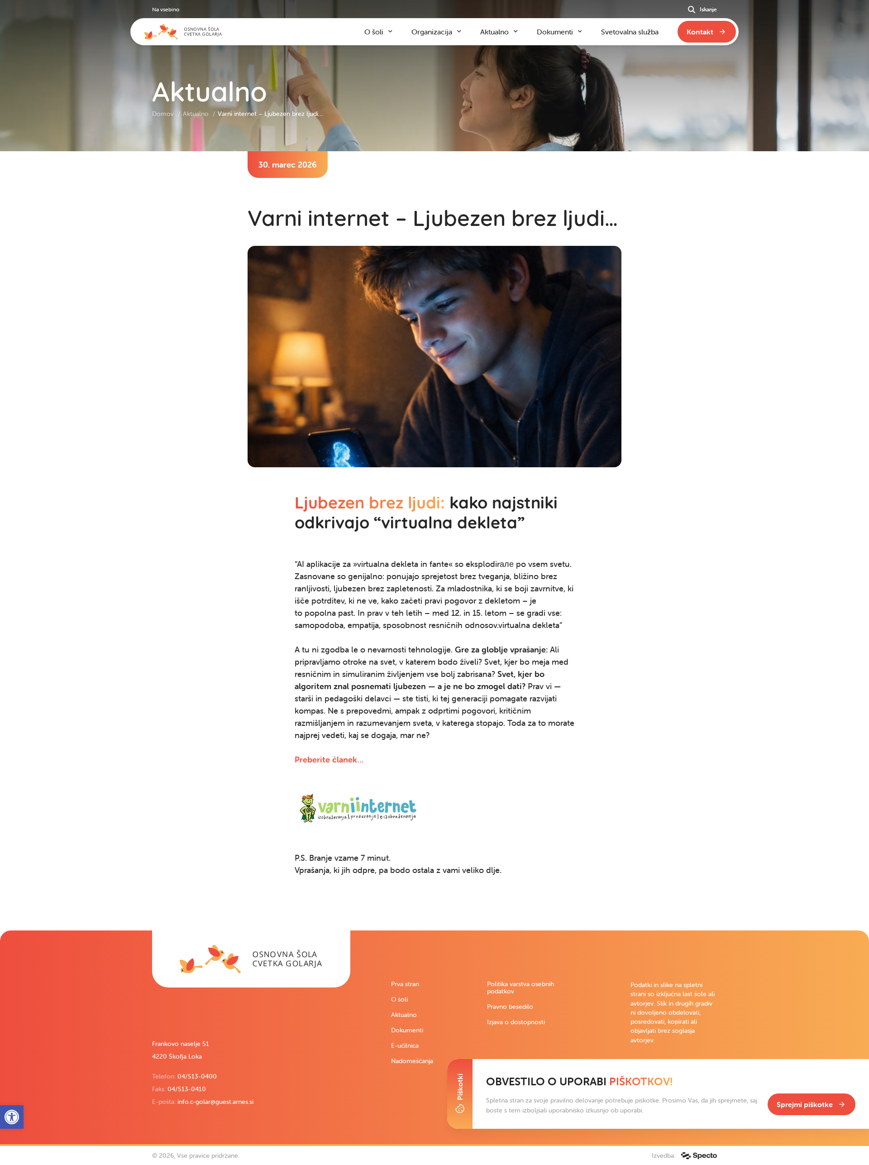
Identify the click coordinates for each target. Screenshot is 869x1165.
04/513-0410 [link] (186, 1089)
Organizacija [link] (431, 31)
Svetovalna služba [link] (630, 31)
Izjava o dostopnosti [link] (516, 1022)
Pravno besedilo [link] (510, 1006)
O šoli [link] (399, 999)
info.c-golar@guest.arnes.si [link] (215, 1102)
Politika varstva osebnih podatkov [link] (520, 987)
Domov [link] (164, 114)
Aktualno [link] (196, 114)
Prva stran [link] (405, 984)
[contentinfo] (434, 540)
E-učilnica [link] (405, 1045)
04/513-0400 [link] (197, 1076)
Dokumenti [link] (407, 1030)
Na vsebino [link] (165, 9)
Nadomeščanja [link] (412, 1061)
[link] (329, 759)
